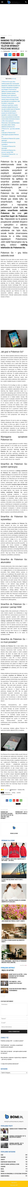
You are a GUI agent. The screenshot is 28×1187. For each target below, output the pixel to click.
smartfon (19, 792)
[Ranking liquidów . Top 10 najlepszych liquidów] (4, 1145)
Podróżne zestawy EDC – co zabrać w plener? (12, 1041)
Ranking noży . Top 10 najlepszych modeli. (21, 812)
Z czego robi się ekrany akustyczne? (10, 1063)
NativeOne (14, 965)
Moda (2, 1169)
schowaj (14, 78)
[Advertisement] (14, 19)
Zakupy (3, 1159)
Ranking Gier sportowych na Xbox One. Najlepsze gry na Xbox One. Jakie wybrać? (7, 815)
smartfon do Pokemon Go (6, 794)
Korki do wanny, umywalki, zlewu (10, 1164)
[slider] (5, 789)
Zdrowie (3, 1166)
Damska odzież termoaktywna (17, 1129)
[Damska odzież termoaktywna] (4, 1130)
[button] (26, 2)
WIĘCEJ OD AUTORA (8, 970)
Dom (2, 1155)
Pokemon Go (7, 792)
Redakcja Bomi (6, 51)
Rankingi (2, 37)
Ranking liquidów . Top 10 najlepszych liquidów (16, 1144)
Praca (2, 1171)
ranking (13, 792)
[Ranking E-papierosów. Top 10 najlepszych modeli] (4, 1138)
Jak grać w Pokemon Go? (8, 132)
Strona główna (4, 35)
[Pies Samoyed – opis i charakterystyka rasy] (4, 983)
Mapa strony (14, 1182)
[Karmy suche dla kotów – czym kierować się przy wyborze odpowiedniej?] (4, 976)
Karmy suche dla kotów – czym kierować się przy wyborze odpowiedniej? (18, 976)
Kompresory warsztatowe (8, 1162)
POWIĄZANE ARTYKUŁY (8, 968)
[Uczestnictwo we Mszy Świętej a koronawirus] (4, 990)
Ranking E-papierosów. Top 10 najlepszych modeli (17, 1136)
